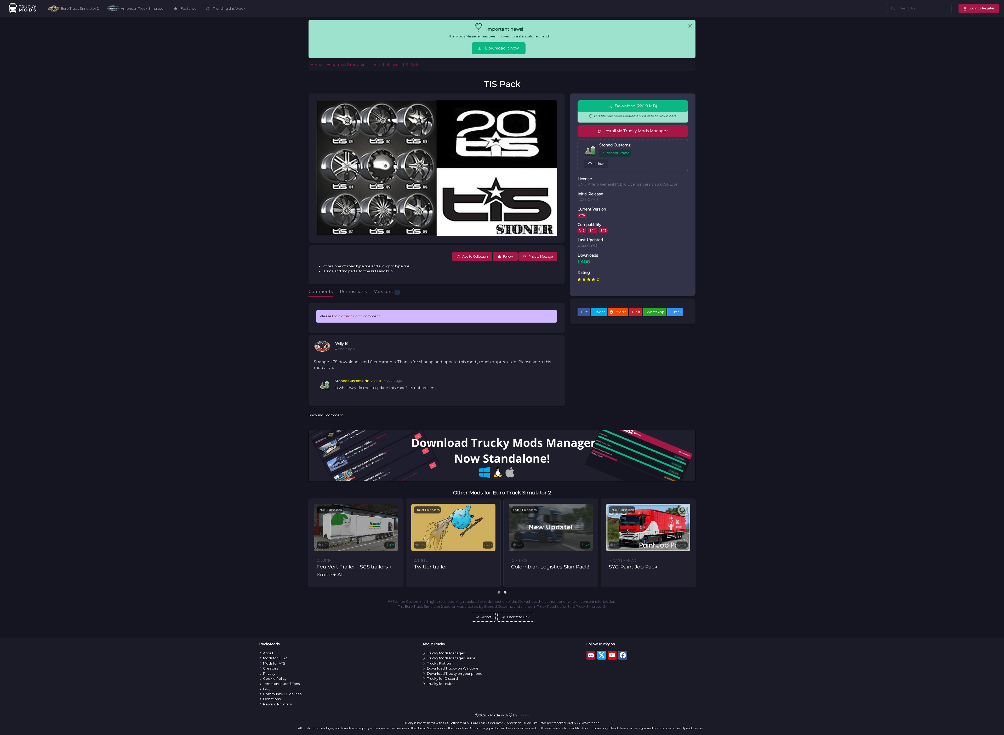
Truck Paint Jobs (330, 510)
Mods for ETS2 (275, 658)
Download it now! (502, 48)
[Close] (690, 26)
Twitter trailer (430, 566)
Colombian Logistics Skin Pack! (550, 566)
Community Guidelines (282, 694)
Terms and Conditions (281, 684)
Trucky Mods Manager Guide (451, 658)
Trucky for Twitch (441, 684)
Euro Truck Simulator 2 (347, 64)
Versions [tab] (385, 291)
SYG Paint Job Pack (633, 566)
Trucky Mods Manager (446, 653)
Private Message (540, 256)
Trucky (523, 715)
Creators (270, 668)
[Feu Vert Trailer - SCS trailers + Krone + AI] (356, 527)
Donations (272, 699)
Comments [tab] (321, 291)
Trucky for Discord (442, 678)
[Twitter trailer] (453, 527)
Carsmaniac (624, 560)
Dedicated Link (517, 617)
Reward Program (277, 704)
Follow (599, 164)
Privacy (269, 673)
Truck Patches (385, 64)
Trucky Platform (440, 663)
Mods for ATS (274, 663)
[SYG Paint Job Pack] (648, 527)
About (268, 653)
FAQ (267, 689)
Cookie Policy (275, 678)
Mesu (422, 560)
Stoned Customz (349, 381)
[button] (499, 592)
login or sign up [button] (345, 316)
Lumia (325, 560)
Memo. (521, 560)
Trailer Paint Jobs (427, 510)
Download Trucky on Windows (452, 668)
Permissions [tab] (353, 291)
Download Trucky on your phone (454, 673)
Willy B (341, 343)
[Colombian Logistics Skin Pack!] (551, 527)
